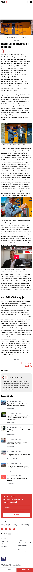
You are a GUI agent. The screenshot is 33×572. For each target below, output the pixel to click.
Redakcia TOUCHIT (11, 51)
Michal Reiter (11, 408)
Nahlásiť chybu (26, 363)
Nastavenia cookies (22, 552)
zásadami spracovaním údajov (17, 511)
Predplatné (4, 546)
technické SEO (5, 565)
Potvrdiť (16, 514)
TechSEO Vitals (17, 565)
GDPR (19, 549)
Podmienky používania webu (25, 542)
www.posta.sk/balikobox (23, 189)
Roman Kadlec (11, 422)
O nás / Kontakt (5, 538)
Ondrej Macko (11, 471)
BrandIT (3, 543)
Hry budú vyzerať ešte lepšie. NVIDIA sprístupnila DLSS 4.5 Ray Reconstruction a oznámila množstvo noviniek (19, 417)
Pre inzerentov (4, 541)
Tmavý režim (4, 534)
